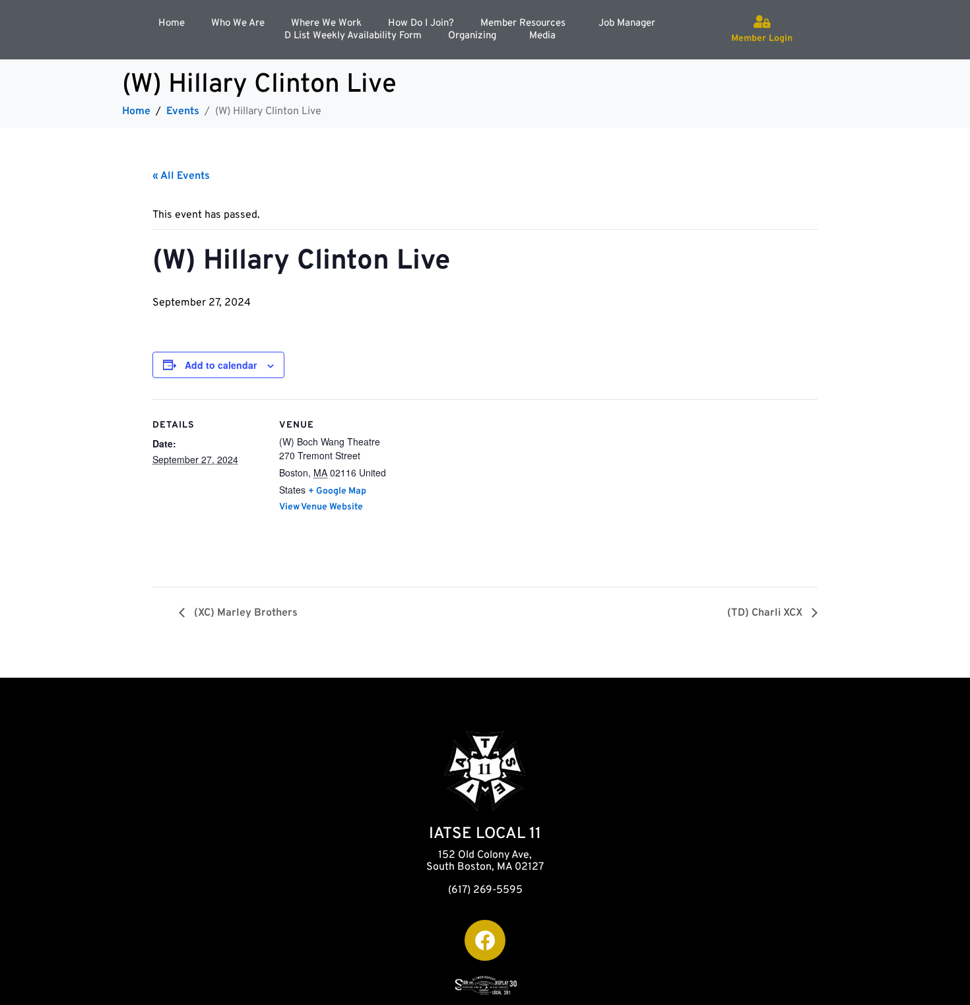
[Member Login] (762, 21)
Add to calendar (221, 365)
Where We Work (326, 23)
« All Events (181, 176)
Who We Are (238, 23)
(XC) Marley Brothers (244, 613)
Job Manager (626, 23)
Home (171, 23)
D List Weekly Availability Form (353, 36)
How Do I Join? (421, 23)
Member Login (761, 38)
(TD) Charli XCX (766, 613)
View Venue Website (321, 507)
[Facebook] (485, 940)
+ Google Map (337, 491)
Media (542, 36)
